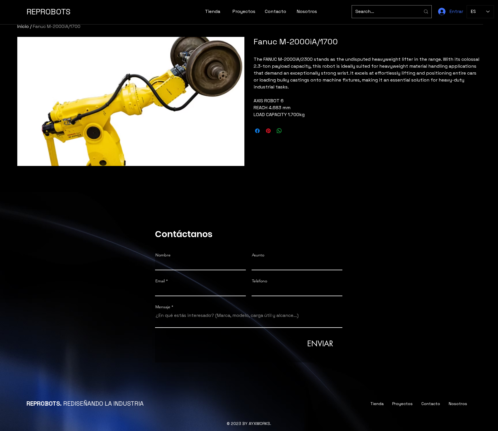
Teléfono (259, 281)
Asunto (258, 255)
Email (160, 281)
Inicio (23, 26)
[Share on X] (290, 130)
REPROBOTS (49, 11)
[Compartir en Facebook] (257, 130)
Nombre (163, 255)
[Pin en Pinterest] (268, 130)
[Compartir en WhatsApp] (279, 130)
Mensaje (162, 307)
